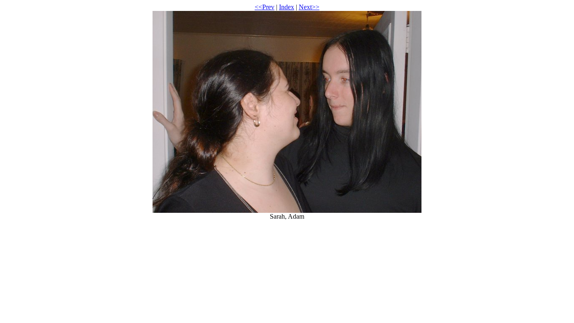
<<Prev (264, 7)
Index (286, 7)
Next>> (309, 7)
